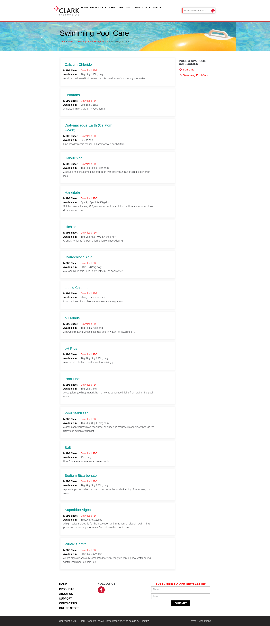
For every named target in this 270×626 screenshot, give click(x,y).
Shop (112, 7)
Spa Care (188, 69)
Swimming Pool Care (195, 75)
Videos (156, 7)
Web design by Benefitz (136, 621)
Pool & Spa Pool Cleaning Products (93, 41)
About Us (124, 7)
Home (84, 7)
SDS (147, 7)
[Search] (212, 10)
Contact (137, 7)
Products (96, 7)
